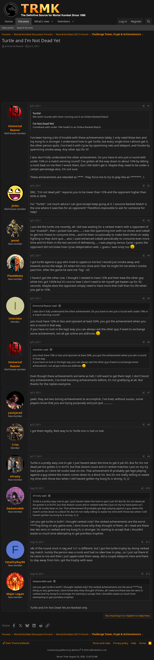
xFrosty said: (40, 495)
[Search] (148, 21)
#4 (148, 255)
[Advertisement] (77, 76)
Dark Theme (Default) (17, 643)
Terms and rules (101, 643)
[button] (52, 21)
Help (133, 643)
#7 (148, 392)
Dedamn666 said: (42, 581)
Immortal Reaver (14, 46)
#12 (148, 573)
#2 (148, 185)
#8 (148, 424)
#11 (148, 542)
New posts (8, 27)
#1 (148, 105)
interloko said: (40, 349)
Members (64, 21)
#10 (148, 488)
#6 (148, 342)
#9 (148, 456)
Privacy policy (120, 643)
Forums (23, 21)
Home (9, 21)
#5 (148, 298)
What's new (41, 21)
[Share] (143, 106)
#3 (148, 220)
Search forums (25, 27)
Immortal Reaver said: (45, 305)
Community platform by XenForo (77, 650)
